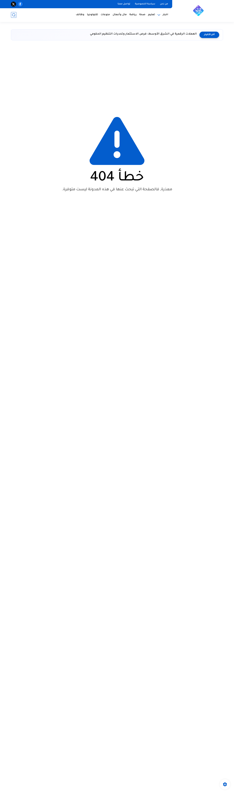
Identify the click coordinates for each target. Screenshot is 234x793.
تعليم (151, 14)
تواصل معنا (124, 4)
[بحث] (13, 15)
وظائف (80, 14)
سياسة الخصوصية (145, 4)
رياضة (133, 14)
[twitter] (13, 4)
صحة (142, 14)
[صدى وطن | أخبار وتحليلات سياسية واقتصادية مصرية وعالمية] (198, 10)
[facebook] (20, 4)
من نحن (164, 4)
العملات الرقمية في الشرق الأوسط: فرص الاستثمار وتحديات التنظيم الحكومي (143, 34)
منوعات (105, 14)
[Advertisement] (117, 75)
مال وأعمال (120, 14)
